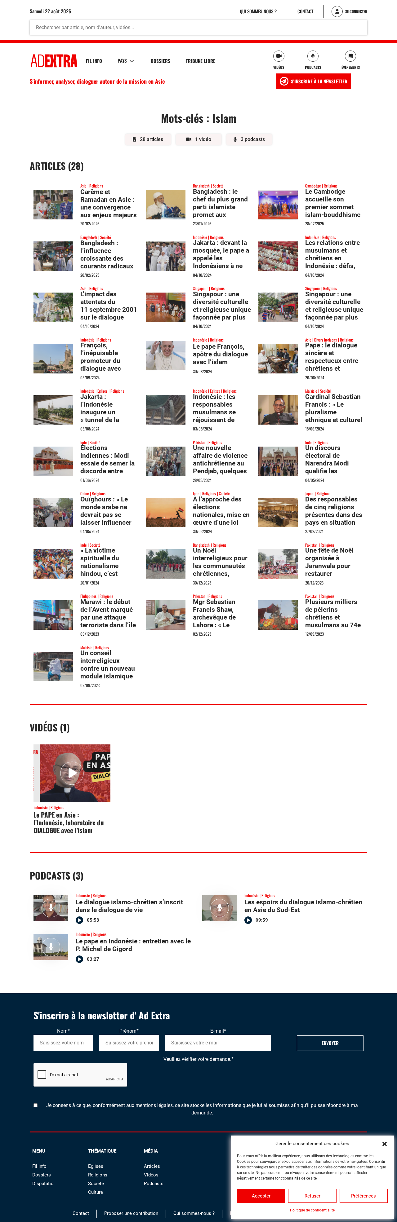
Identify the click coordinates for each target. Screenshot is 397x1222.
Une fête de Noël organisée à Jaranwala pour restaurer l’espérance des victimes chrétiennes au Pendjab (329, 577)
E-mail (218, 1031)
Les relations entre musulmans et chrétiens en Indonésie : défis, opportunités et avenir (332, 262)
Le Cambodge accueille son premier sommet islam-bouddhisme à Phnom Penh (332, 207)
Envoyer (330, 1042)
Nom (63, 1031)
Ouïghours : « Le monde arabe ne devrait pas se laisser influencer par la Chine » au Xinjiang (106, 519)
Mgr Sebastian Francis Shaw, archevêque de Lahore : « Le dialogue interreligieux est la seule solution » (221, 625)
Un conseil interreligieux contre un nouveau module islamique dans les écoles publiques (107, 672)
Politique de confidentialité (312, 1210)
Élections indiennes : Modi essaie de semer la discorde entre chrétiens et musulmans (107, 467)
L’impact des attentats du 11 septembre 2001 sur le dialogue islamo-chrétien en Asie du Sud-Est (108, 313)
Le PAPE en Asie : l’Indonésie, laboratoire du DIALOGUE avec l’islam (68, 822)
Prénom (129, 1031)
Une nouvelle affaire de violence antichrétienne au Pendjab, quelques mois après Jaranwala (220, 467)
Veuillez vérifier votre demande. (198, 1059)
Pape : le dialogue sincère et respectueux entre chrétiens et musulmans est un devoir (332, 365)
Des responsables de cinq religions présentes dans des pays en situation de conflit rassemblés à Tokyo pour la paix (334, 522)
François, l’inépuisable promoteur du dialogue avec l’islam (100, 361)
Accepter (261, 1196)
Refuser (312, 1196)
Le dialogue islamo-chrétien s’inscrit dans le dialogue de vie (129, 906)
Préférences (363, 1196)
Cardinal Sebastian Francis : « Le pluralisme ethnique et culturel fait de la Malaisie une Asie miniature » (333, 420)
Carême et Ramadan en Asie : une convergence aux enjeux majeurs (108, 203)
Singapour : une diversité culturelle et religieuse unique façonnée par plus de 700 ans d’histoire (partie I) (222, 313)
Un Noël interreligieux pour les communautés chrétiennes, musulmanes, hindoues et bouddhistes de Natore (220, 577)
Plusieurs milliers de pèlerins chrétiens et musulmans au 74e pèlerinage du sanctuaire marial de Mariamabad (333, 625)
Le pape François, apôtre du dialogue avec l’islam (220, 354)
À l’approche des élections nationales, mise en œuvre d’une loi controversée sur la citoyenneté (221, 519)
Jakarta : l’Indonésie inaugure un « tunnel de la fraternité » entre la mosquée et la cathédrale (108, 420)
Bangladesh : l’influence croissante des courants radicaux (106, 254)
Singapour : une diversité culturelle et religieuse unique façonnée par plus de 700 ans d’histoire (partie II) (334, 313)
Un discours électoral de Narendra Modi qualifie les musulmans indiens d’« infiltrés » (334, 467)
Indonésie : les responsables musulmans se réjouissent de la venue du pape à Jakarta (220, 416)
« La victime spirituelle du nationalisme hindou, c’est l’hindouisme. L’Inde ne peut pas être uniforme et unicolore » (106, 577)
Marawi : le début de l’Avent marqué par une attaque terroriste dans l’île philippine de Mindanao (108, 621)
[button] (384, 1143)
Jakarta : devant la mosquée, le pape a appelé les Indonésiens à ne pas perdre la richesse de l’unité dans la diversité (221, 270)
